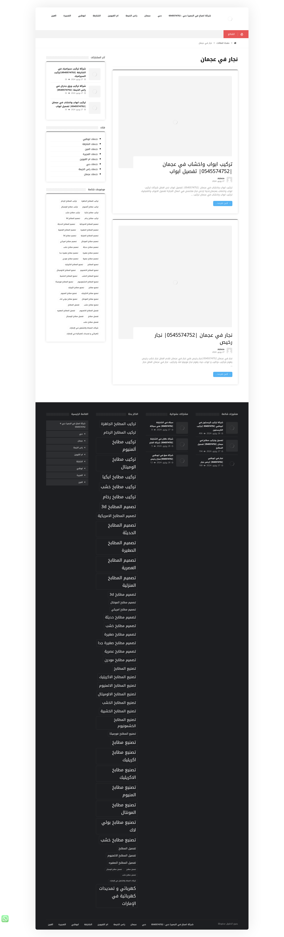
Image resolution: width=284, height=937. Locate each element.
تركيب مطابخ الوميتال (69, 206)
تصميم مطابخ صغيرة (90, 253)
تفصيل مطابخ (93, 316)
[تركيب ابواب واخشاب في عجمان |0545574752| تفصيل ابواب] (95, 108)
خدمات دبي (91, 164)
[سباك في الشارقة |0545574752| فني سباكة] (182, 428)
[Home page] (235, 43)
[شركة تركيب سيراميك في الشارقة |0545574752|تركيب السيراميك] (95, 74)
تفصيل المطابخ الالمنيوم (89, 310)
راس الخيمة (78, 447)
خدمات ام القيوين (88, 159)
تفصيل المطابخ (73, 304)
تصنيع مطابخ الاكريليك (89, 293)
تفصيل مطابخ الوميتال (74, 316)
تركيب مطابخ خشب (72, 212)
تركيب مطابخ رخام (91, 218)
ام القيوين (78, 454)
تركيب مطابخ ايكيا (91, 212)
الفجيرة (80, 475)
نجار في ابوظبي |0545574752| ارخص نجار (212, 460)
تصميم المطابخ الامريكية (89, 224)
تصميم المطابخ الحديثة (66, 224)
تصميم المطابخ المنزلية (89, 235)
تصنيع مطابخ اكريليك (76, 287)
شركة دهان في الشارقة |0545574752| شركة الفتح (161, 440)
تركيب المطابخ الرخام (69, 201)
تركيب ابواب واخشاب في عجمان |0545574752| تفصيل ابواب (69, 104)
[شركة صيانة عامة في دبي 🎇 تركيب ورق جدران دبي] (230, 18)
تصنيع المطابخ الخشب (90, 276)
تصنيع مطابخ (93, 287)
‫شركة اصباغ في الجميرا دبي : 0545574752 (73, 425)
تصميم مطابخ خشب (70, 247)
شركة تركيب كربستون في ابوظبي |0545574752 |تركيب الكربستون (210, 426)
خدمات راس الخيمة (88, 169)
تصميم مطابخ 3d (69, 235)
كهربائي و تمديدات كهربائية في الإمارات (82, 333)
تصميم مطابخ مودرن (70, 258)
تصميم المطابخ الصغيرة (89, 230)
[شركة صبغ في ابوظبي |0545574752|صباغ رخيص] (182, 461)
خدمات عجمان (90, 174)
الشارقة (79, 461)
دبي (81, 434)
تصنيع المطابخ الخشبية (68, 276)
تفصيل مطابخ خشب (90, 322)
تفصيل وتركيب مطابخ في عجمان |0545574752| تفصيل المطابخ (210, 444)
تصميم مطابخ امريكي (68, 241)
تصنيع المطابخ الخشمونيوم (88, 281)
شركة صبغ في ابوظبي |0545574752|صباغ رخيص (161, 457)
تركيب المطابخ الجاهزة (89, 201)
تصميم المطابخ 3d (73, 218)
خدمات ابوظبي (90, 139)
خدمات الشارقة (89, 144)
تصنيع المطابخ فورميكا (64, 281)
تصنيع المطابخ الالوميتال (66, 270)
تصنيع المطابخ (93, 264)
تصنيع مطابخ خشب (91, 304)
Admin (221, 179)
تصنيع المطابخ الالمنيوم (89, 270)
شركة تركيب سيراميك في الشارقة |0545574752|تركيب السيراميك (70, 72)
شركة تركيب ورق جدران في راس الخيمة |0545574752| (71, 88)
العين (80, 482)
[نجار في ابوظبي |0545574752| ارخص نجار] (232, 464)
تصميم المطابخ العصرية (67, 230)
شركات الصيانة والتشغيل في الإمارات (84, 328)
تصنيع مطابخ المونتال (90, 299)
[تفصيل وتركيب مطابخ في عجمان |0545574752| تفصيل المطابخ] (232, 446)
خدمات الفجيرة (90, 154)
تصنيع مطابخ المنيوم (69, 293)
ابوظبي (80, 468)
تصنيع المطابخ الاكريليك (74, 264)
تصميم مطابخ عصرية (90, 258)
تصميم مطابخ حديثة (90, 247)
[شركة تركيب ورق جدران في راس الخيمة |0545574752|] (95, 91)
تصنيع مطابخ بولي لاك (68, 299)
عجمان (80, 441)
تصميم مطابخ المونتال (89, 241)
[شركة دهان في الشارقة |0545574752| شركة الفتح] (182, 444)
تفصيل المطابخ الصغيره (66, 310)
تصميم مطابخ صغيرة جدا (68, 253)
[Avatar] (229, 180)
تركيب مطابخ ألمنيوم (90, 206)
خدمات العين (91, 149)
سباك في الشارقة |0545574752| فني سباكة (161, 424)
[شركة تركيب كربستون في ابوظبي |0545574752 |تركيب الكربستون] (232, 428)
